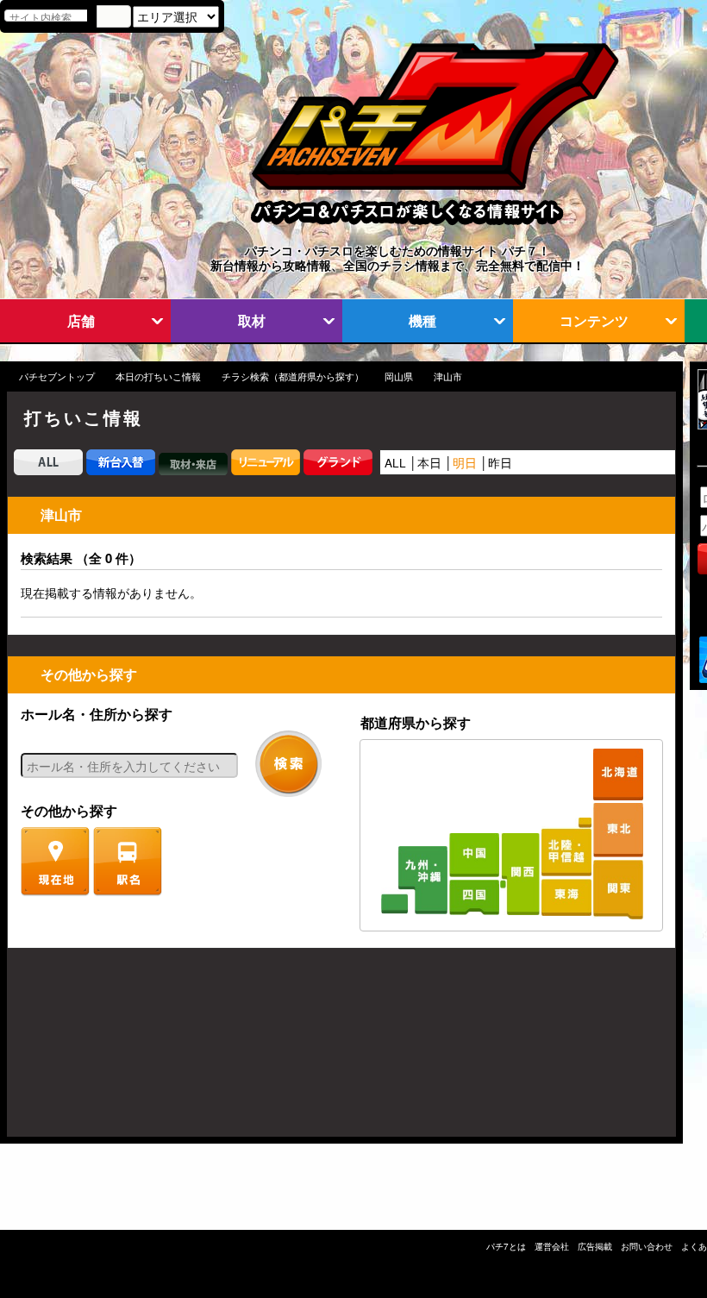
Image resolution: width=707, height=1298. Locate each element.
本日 (429, 462)
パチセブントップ (57, 376)
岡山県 (399, 376)
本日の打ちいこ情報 (158, 376)
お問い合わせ (647, 1246)
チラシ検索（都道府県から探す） (293, 376)
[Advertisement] (90, 1051)
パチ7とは (506, 1246)
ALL (395, 462)
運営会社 (552, 1246)
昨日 (500, 462)
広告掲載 (595, 1246)
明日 (465, 462)
